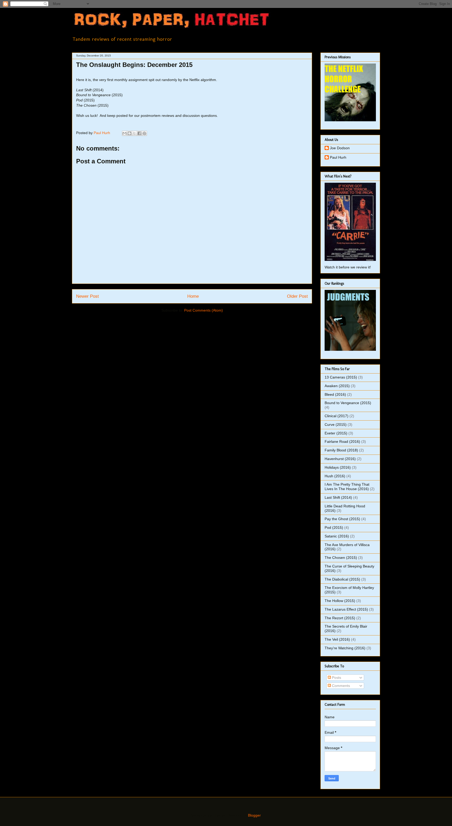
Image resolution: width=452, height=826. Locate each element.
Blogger (254, 815)
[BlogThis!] (129, 133)
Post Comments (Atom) (203, 310)
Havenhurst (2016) (340, 459)
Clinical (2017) (336, 416)
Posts (336, 677)
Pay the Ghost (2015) (342, 519)
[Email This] (124, 133)
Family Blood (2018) (341, 450)
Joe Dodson (340, 148)
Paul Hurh (338, 157)
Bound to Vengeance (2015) (348, 403)
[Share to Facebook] (139, 133)
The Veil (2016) (337, 639)
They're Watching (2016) (345, 648)
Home (193, 296)
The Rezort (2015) (340, 618)
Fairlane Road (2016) (342, 441)
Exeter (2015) (336, 433)
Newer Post (87, 296)
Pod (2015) (334, 527)
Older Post (297, 296)
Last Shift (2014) (338, 497)
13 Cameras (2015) (341, 377)
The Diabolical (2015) (342, 579)
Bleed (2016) (335, 394)
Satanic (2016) (337, 536)
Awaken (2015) (337, 386)
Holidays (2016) (338, 467)
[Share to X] (134, 133)
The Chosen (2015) (341, 557)
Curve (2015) (336, 424)
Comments (340, 686)
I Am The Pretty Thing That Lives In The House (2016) (347, 486)
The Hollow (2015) (340, 601)
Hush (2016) (335, 476)
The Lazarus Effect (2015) (346, 609)
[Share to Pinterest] (144, 133)
